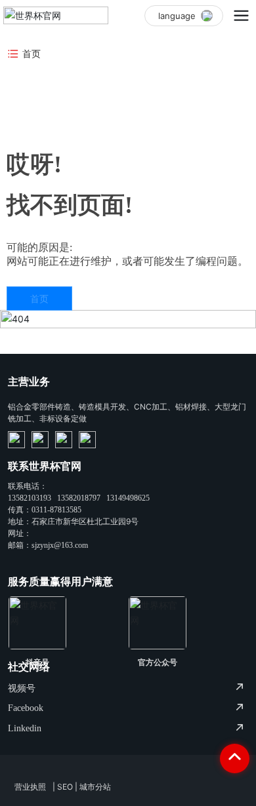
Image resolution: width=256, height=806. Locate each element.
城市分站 (95, 787)
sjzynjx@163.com (60, 545)
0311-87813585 (56, 509)
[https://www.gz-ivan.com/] (16, 439)
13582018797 (78, 498)
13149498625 (128, 498)
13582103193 (29, 498)
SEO (65, 787)
